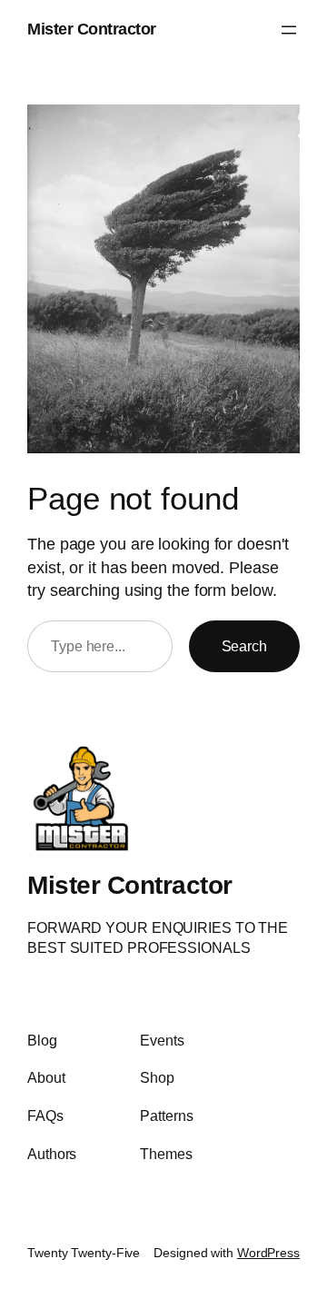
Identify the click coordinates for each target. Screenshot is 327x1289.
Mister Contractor (91, 29)
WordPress (268, 1252)
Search (244, 646)
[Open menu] (289, 30)
